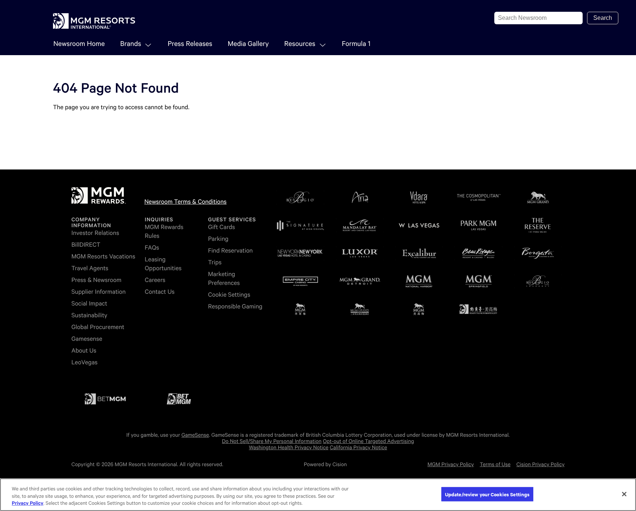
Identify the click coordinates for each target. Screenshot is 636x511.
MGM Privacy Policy (450, 465)
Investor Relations (95, 232)
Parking (218, 238)
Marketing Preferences (224, 278)
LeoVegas (84, 362)
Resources (299, 44)
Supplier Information (98, 291)
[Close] (624, 494)
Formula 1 (356, 44)
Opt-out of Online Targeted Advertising (368, 441)
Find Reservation (230, 250)
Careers (155, 279)
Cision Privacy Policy (540, 465)
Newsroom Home (79, 44)
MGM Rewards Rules (164, 231)
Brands (130, 44)
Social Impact (89, 303)
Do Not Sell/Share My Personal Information (272, 441)
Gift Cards (221, 227)
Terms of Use (495, 465)
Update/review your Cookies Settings (487, 493)
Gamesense (86, 338)
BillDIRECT (85, 244)
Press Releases (189, 44)
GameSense (195, 435)
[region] (318, 494)
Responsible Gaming (235, 306)
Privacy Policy (27, 503)
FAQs (152, 247)
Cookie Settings (229, 294)
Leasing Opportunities (163, 264)
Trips (215, 262)
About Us (83, 350)
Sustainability (89, 315)
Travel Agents (89, 268)
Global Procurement (97, 327)
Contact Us (159, 291)
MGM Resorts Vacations (103, 256)
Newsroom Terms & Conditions (185, 201)
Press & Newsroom (96, 279)
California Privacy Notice (358, 448)
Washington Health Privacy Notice (288, 448)
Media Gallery (248, 44)
